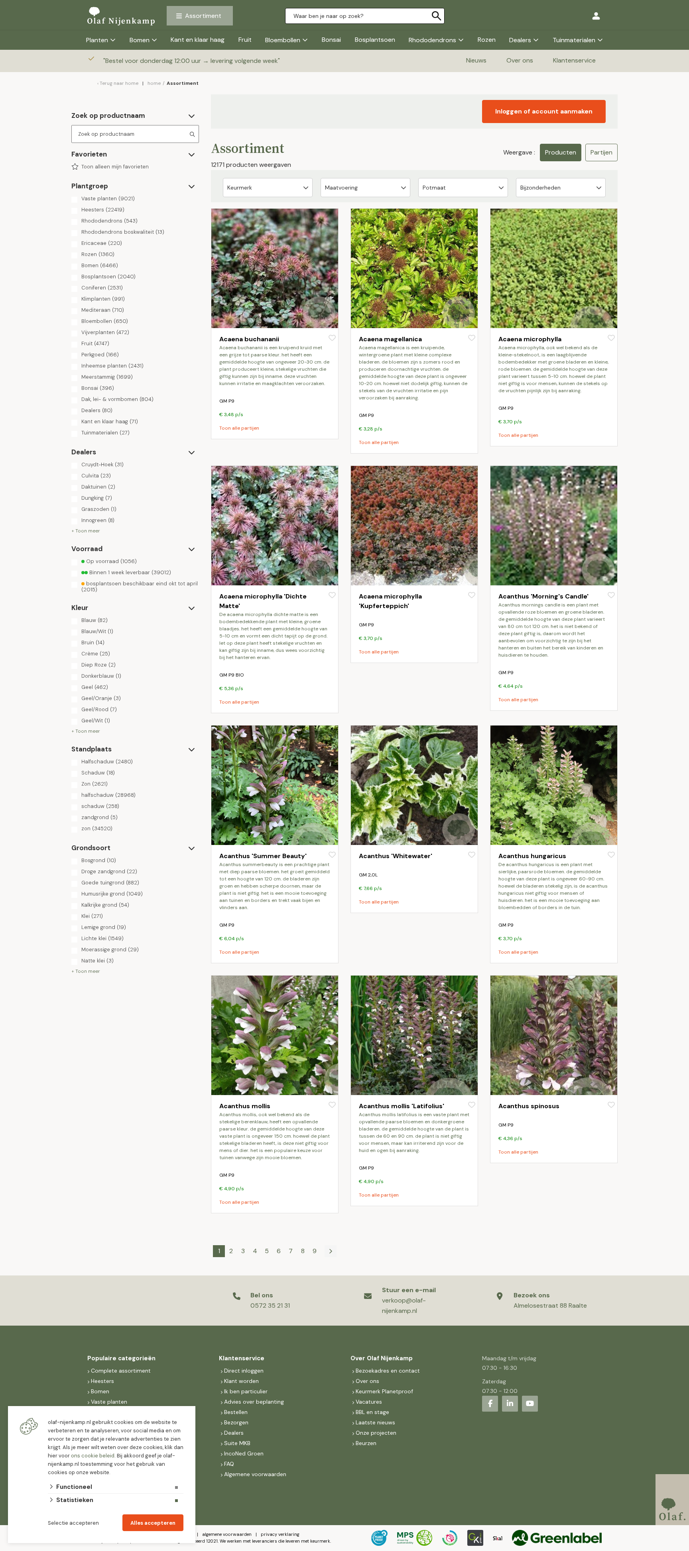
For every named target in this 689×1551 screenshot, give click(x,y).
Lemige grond (103, 927)
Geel (94, 687)
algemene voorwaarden (227, 1534)
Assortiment (203, 16)
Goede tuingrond (110, 883)
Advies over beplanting (254, 1401)
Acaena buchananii (249, 339)
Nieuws (476, 60)
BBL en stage (372, 1412)
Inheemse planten (112, 366)
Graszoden (98, 509)
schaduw (100, 806)
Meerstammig (107, 377)
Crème (95, 654)
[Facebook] (490, 1404)
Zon (94, 784)
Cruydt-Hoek (102, 465)
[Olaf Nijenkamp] (121, 15)
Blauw (94, 620)
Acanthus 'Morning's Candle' (543, 596)
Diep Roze (98, 665)
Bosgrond (98, 860)
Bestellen (236, 1412)
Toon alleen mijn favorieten (115, 167)
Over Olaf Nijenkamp (381, 1358)
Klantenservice (574, 60)
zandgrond (99, 817)
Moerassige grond (110, 950)
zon (96, 828)
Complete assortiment (121, 1370)
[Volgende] (331, 1251)
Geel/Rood (99, 709)
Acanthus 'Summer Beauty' (263, 856)
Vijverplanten (105, 332)
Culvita (96, 476)
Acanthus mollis (244, 1106)
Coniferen (102, 288)
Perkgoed (100, 355)
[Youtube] (530, 1404)
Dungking (96, 498)
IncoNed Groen (244, 1453)
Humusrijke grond (112, 894)
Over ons (519, 60)
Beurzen (366, 1443)
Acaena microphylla (529, 339)
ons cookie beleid (92, 1455)
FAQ (229, 1463)
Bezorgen (236, 1422)
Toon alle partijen (239, 428)
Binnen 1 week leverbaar (129, 572)
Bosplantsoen (375, 39)
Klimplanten (103, 299)
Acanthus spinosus (528, 1106)
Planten (97, 40)
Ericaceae (101, 243)
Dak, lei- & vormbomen (117, 399)
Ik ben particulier (246, 1391)
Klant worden (241, 1381)
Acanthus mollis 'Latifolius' (401, 1106)
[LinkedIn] (510, 1404)
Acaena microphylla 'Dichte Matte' (263, 601)
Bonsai (331, 39)
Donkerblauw (101, 676)
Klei (92, 916)
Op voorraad (111, 561)
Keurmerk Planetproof (384, 1391)
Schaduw (98, 773)
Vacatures (369, 1401)
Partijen (601, 152)
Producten (560, 152)
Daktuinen (98, 487)
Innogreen (97, 520)
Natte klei (97, 961)
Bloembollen (282, 40)
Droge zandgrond (109, 871)
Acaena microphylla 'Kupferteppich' (390, 601)
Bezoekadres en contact (388, 1370)
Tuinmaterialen (574, 40)
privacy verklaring (280, 1534)
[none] (437, 16)
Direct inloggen (244, 1370)
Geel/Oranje (101, 698)
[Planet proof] (379, 1538)
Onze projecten (376, 1432)
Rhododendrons (432, 40)
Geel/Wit (95, 721)
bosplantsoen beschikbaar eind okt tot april (139, 587)
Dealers (520, 40)
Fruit (245, 39)
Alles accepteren (152, 1523)
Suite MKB (237, 1443)
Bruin (92, 643)
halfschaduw (108, 795)
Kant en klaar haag (197, 39)
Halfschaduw (107, 762)
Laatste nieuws (375, 1422)
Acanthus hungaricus (532, 856)
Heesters (102, 210)
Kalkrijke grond (105, 905)
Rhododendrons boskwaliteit (122, 232)
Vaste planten (108, 199)
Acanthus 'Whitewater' (395, 856)
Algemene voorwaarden (255, 1474)
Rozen (487, 39)
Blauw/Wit (97, 631)
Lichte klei (102, 938)
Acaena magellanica (390, 339)
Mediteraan (102, 310)
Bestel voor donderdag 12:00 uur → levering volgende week (192, 61)
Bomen (140, 40)
